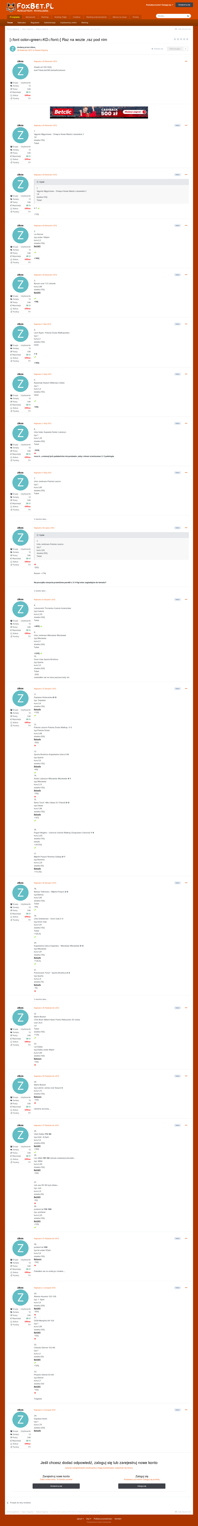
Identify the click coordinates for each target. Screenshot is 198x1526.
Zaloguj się (141, 1486)
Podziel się (158, 49)
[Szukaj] (188, 16)
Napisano (45, 61)
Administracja (49, 22)
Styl (88, 1519)
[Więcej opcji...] (186, 61)
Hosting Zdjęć (61, 17)
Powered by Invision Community (99, 1522)
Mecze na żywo (120, 17)
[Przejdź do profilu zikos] (13, 49)
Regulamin (35, 22)
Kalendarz (22, 22)
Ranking (84, 22)
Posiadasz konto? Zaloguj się (159, 5)
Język (80, 1519)
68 (29, 92)
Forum (10, 22)
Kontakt (118, 1519)
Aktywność (30, 17)
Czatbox (76, 17)
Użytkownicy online (68, 22)
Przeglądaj (15, 17)
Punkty (136, 17)
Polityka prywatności (103, 1519)
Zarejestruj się (184, 5)
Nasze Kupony (41, 50)
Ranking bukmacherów (96, 17)
